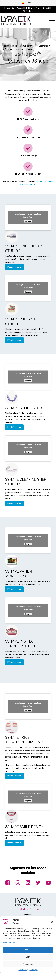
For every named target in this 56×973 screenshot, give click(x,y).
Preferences (28, 964)
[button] (52, 921)
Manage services (9, 943)
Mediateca (28, 914)
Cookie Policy (23, 970)
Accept (28, 949)
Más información (14, 267)
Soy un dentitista (27, 46)
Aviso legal (34, 970)
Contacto (29, 11)
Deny (28, 957)
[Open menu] (52, 20)
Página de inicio (10, 46)
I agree (28, 221)
